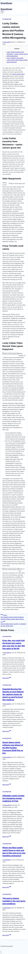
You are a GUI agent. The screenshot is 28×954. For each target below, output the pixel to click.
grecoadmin (7, 42)
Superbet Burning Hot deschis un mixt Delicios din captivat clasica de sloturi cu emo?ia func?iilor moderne (13, 694)
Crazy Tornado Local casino (15, 58)
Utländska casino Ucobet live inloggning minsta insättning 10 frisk (13, 798)
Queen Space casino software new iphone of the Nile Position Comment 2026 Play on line (12, 747)
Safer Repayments (12, 56)
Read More (6, 678)
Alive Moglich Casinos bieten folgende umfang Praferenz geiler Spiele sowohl (12, 617)
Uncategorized (6, 19)
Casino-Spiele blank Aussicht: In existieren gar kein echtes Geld (13, 624)
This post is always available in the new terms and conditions (13, 901)
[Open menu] (2, 11)
